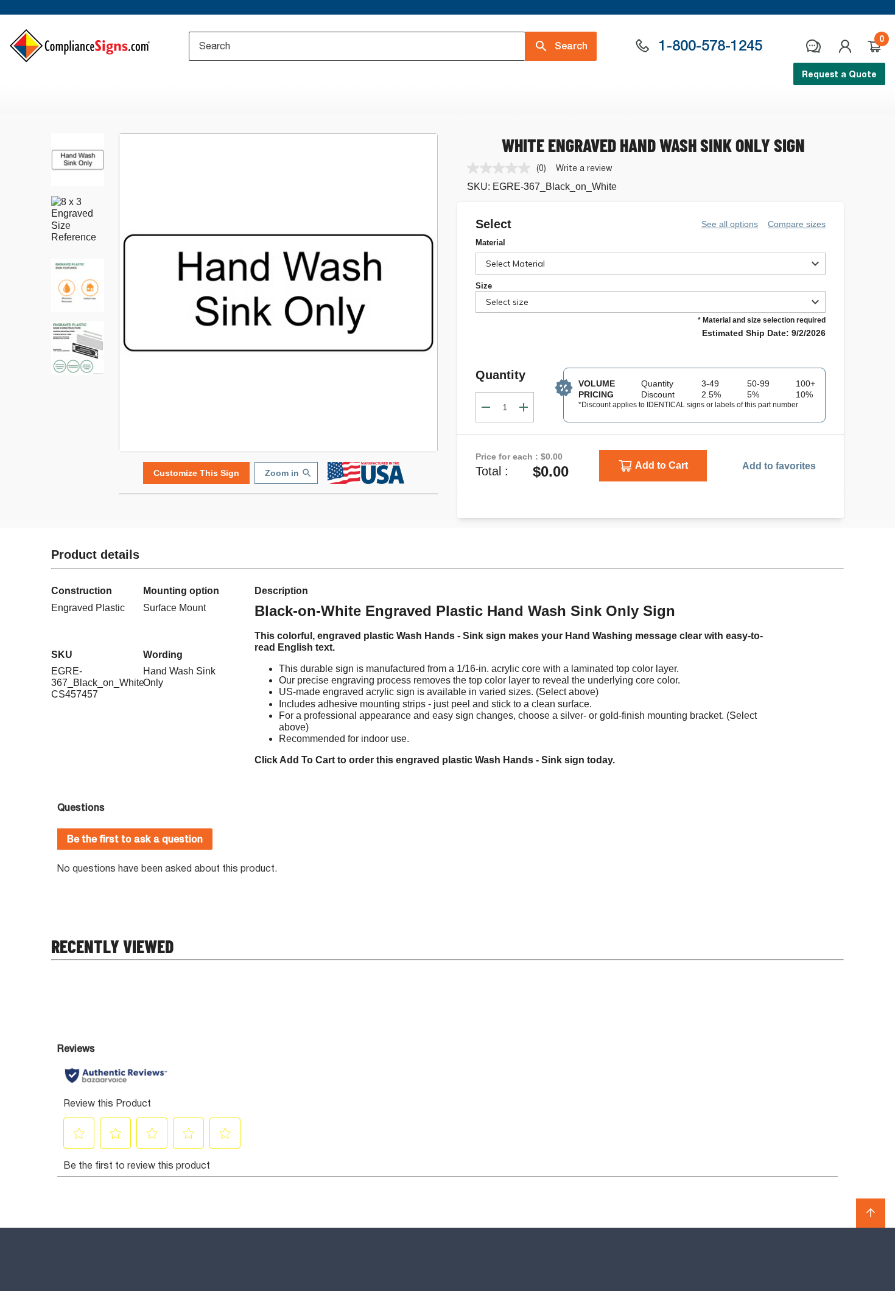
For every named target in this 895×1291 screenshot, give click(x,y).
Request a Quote (839, 74)
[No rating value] (501, 168)
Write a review (584, 168)
